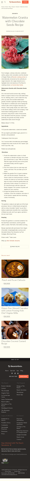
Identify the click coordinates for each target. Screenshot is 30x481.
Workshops (20, 392)
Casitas (3, 388)
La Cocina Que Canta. (17, 85)
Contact (19, 439)
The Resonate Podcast (5, 411)
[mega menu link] (2, 2)
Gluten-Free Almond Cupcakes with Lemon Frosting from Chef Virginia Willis (14, 310)
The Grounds (5, 390)
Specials (12, 370)
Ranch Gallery (5, 401)
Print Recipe (16, 246)
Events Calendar (6, 386)
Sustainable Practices (4, 428)
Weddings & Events (7, 408)
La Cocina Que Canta (5, 396)
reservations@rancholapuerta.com (9, 474)
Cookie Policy (17, 471)
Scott (22, 31)
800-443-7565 (13, 376)
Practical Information (20, 419)
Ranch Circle (20, 437)
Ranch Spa (20, 394)
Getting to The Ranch (21, 427)
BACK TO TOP (15, 359)
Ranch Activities (21, 390)
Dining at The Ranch (21, 387)
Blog (21, 370)
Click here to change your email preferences (14, 454)
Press (3, 433)
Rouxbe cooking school (18, 77)
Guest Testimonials (7, 399)
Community (4, 425)
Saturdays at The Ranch (6, 405)
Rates (7, 370)
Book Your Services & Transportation (22, 431)
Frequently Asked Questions (22, 423)
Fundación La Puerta (5, 419)
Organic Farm (5, 393)
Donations (4, 431)
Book (25, 2)
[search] (5, 2)
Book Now (23, 376)
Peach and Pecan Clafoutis (13, 280)
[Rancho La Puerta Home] (15, 2)
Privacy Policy (8, 471)
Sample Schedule (22, 434)
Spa (18, 370)
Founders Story (5, 422)
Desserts (15, 13)
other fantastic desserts (13, 241)
